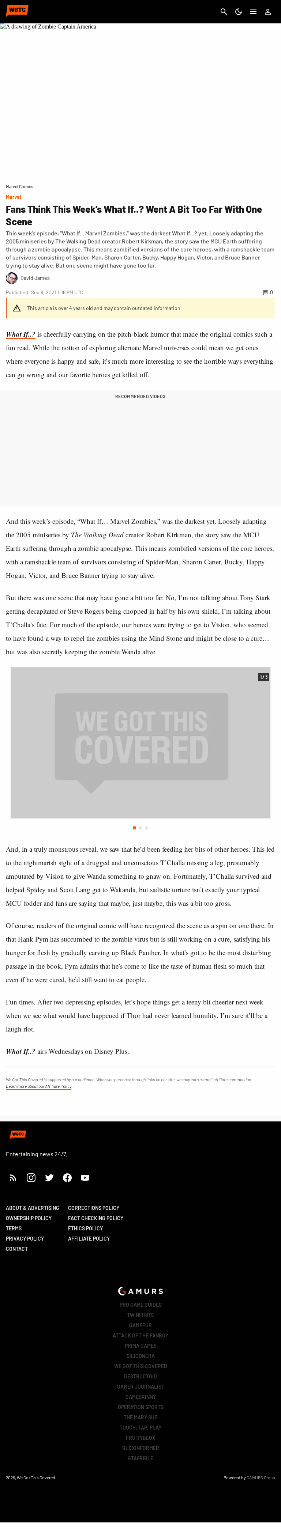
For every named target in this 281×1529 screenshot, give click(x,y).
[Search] (224, 11)
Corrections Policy (93, 1208)
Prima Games (141, 1346)
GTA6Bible (140, 1458)
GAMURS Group (261, 1477)
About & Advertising (32, 1208)
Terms (14, 1228)
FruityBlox (141, 1438)
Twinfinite (140, 1315)
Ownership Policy (29, 1218)
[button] (134, 827)
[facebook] (67, 1177)
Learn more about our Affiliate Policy (38, 1086)
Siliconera (141, 1356)
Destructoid (140, 1376)
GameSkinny (140, 1397)
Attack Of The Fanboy (140, 1335)
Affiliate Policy (89, 1238)
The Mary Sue (140, 1417)
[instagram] (30, 1177)
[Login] (268, 11)
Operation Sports (141, 1407)
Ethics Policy (85, 1228)
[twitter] (49, 1177)
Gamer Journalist (140, 1387)
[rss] (13, 1177)
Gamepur (140, 1325)
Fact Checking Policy (95, 1218)
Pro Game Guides (141, 1305)
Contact (17, 1249)
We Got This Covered (140, 1366)
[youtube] (85, 1177)
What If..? (20, 334)
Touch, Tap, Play (140, 1427)
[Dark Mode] (238, 11)
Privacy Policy (25, 1238)
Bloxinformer (140, 1448)
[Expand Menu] (253, 11)
